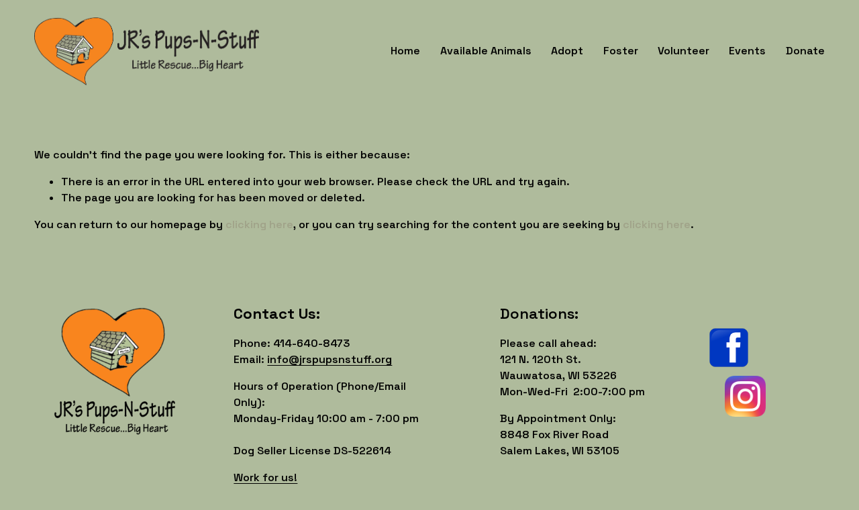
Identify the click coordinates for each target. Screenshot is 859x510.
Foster (620, 51)
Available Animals (486, 51)
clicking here (259, 224)
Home (405, 51)
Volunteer (683, 51)
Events (747, 51)
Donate (805, 51)
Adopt (567, 51)
